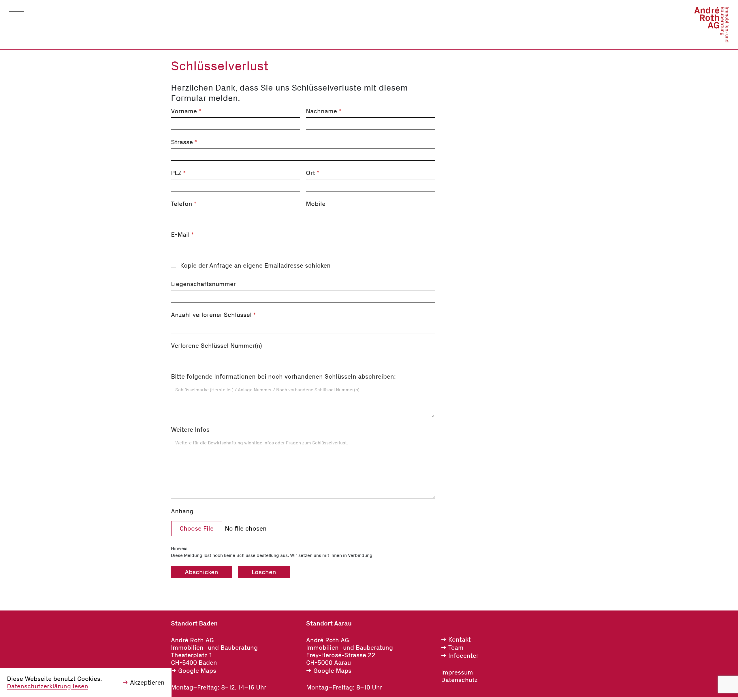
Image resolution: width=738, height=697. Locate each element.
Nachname (323, 111)
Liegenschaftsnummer (203, 284)
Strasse (184, 142)
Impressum (457, 672)
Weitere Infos (190, 429)
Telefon (184, 204)
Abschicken (201, 572)
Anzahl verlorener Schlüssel (213, 315)
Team (456, 647)
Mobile (315, 204)
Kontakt (459, 639)
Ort (312, 173)
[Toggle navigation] (16, 11)
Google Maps (197, 671)
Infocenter (463, 656)
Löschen (264, 572)
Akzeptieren (147, 682)
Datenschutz (459, 680)
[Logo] (711, 24)
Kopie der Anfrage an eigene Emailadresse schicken (255, 265)
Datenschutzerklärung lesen (47, 686)
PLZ (178, 173)
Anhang (182, 511)
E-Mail (182, 234)
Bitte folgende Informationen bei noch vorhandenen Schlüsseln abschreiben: (283, 376)
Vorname (186, 111)
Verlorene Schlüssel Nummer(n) (216, 346)
